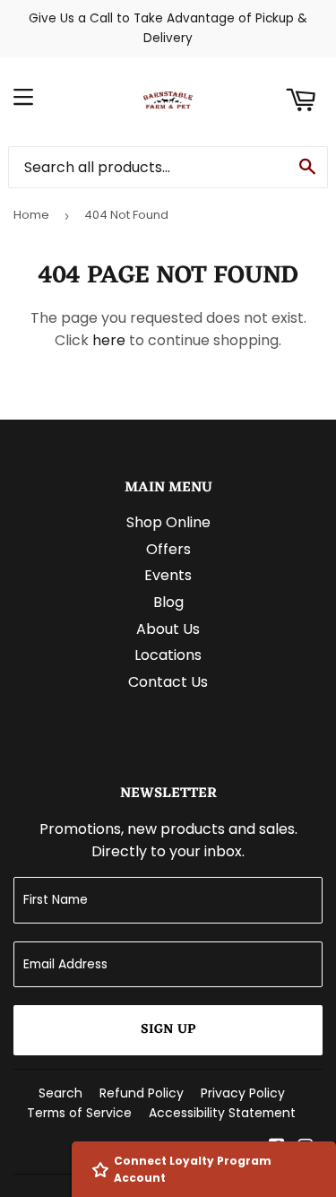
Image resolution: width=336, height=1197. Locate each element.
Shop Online (168, 522)
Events (168, 575)
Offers (168, 549)
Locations (168, 655)
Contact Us (168, 682)
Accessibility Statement (222, 1113)
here (108, 340)
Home (31, 214)
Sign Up (168, 1030)
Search (60, 1093)
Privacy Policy (243, 1093)
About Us (168, 629)
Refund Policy (141, 1093)
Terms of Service (79, 1113)
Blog (168, 602)
